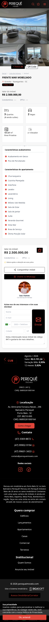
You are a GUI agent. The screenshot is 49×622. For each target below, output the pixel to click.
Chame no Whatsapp (26, 276)
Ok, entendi (24, 617)
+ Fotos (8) (18, 66)
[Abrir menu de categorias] (44, 4)
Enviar (38, 324)
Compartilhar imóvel (26, 269)
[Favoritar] (40, 250)
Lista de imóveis (15, 73)
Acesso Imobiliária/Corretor (24, 595)
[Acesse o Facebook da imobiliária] (28, 469)
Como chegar (24, 425)
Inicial (4, 73)
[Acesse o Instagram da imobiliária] (20, 469)
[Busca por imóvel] (33, 4)
